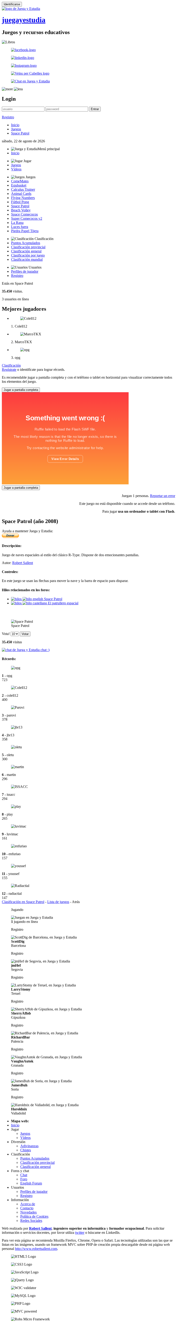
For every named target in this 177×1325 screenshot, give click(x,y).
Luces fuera (19, 227)
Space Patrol (20, 133)
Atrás (76, 902)
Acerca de (27, 1204)
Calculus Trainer (23, 189)
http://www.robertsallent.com (36, 1249)
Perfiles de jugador (24, 271)
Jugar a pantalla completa (21, 390)
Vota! (6, 634)
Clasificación (11, 365)
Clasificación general (26, 251)
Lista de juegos (58, 902)
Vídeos (16, 169)
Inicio (15, 125)
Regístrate (9, 369)
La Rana (17, 223)
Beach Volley (21, 210)
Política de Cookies (34, 1216)
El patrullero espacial (62, 603)
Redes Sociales (31, 1221)
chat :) (45, 650)
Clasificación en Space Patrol (23, 902)
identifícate (28, 369)
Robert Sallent (22, 563)
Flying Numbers (23, 198)
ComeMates (20, 181)
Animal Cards (21, 194)
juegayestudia (23, 20)
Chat (23, 1175)
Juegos (16, 129)
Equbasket (18, 185)
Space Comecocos (24, 214)
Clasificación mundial (27, 259)
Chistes (25, 1150)
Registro (8, 117)
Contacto (26, 1208)
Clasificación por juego (28, 255)
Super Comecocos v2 (26, 218)
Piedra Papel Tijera (24, 231)
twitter (79, 1232)
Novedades (28, 1212)
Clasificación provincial (28, 247)
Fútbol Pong (20, 202)
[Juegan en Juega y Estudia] (32, 918)
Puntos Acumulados (25, 243)
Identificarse (12, 4)
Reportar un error (162, 496)
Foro (23, 1179)
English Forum (31, 1183)
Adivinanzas (29, 1146)
